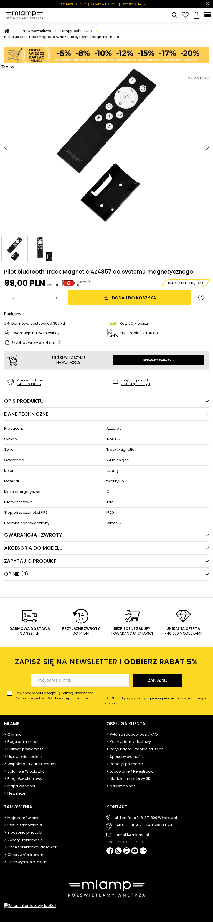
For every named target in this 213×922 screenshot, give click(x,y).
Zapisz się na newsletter (106, 662)
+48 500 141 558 (159, 825)
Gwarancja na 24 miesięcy (35, 333)
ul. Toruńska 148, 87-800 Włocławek (146, 818)
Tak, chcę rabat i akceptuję (110, 698)
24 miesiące (117, 460)
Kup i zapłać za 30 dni (139, 332)
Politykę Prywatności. (77, 693)
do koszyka (134, 298)
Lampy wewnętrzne (35, 30)
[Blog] (143, 851)
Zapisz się (157, 680)
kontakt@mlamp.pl (135, 384)
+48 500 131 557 (29, 384)
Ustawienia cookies (25, 757)
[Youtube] (134, 851)
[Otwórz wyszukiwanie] (174, 15)
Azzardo (114, 428)
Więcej (112, 523)
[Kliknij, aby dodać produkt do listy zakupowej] (201, 297)
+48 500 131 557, (128, 825)
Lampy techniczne (76, 30)
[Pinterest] (126, 851)
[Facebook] (109, 851)
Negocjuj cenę (181, 283)
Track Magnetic (120, 449)
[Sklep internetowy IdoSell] (106, 905)
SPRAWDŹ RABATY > (158, 360)
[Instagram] (118, 851)
